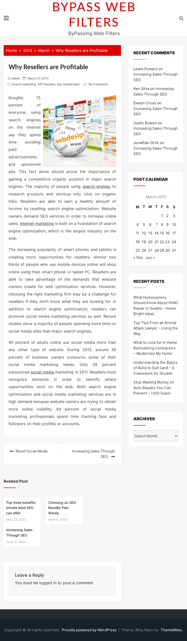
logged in (47, 582)
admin (15, 78)
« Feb (138, 257)
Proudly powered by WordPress (90, 630)
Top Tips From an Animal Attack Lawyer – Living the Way (155, 328)
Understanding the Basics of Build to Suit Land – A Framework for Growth (155, 368)
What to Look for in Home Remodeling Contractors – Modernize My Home (155, 348)
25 (137, 250)
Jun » (150, 257)
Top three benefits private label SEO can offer (21, 507)
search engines (97, 186)
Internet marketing (37, 223)
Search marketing (24, 84)
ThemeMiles (171, 630)
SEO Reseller (46, 84)
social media (42, 372)
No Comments (98, 84)
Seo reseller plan (68, 84)
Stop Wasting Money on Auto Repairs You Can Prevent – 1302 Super (153, 387)
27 (150, 250)
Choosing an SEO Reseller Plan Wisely (62, 507)
